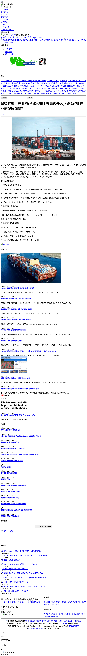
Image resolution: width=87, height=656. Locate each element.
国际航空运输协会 (20, 83)
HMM (50, 88)
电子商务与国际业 (9, 473)
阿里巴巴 (33, 91)
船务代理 (4, 88)
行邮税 (74, 88)
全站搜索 (53, 602)
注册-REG (48, 526)
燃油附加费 (68, 86)
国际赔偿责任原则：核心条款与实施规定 (16, 298)
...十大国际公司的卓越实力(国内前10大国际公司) (21, 436)
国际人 (6, 479)
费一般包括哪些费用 (10, 442)
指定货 (26, 86)
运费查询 (25, 37)
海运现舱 (33, 37)
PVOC (76, 91)
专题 (47, 605)
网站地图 (48, 616)
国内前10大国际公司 (10, 498)
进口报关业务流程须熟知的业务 (13, 485)
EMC (83, 83)
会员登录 (8, 49)
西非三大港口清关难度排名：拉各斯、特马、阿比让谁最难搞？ (25, 555)
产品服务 (40, 37)
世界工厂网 (19, 88)
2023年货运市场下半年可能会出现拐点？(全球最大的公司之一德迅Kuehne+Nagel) (28, 351)
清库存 (56, 81)
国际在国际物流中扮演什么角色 (13, 504)
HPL (35, 93)
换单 (74, 93)
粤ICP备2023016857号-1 (34, 621)
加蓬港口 (50, 81)
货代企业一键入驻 (7, 30)
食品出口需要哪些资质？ (11, 560)
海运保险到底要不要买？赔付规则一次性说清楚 (19, 564)
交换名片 (4, 14)
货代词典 (47, 602)
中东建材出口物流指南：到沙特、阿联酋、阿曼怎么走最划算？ (25, 586)
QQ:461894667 (63, 623)
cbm (36, 86)
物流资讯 (4, 22)
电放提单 (17, 93)
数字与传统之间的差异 (13, 330)
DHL (59, 83)
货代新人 (43, 83)
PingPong (62, 93)
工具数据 (4, 20)
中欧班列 (71, 81)
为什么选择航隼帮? (56, 40)
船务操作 (37, 81)
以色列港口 (9, 93)
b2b (49, 83)
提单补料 (40, 93)
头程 (9, 86)
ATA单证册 (17, 81)
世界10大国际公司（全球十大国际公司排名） (20, 389)
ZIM (25, 88)
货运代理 (4, 114)
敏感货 (37, 88)
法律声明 (70, 614)
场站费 (48, 86)
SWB (50, 91)
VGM (62, 81)
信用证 (54, 86)
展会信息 (69, 602)
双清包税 (54, 83)
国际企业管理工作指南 (10, 491)
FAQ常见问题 (54, 605)
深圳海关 (78, 81)
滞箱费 (10, 83)
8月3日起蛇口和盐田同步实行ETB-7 (15, 569)
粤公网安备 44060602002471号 (64, 621)
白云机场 (65, 83)
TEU (46, 91)
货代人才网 (5, 27)
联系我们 (77, 614)
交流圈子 (4, 25)
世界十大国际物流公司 (10, 430)
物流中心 (55, 88)
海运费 (32, 86)
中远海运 (40, 91)
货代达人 (4, 12)
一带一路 (77, 83)
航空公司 (31, 88)
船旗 (61, 88)
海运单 (30, 93)
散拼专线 (4, 17)
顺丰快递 (60, 86)
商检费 (24, 81)
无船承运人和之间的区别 (11, 341)
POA (75, 86)
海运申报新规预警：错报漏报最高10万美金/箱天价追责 (22, 573)
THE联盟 (43, 88)
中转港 (46, 93)
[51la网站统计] (78, 621)
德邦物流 (69, 93)
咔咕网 (14, 86)
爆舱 (65, 81)
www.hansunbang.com (35, 628)
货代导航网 (61, 602)
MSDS (71, 83)
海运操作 (56, 91)
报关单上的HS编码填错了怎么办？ (16, 591)
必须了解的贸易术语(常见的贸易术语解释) (16, 309)
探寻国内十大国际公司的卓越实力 (14, 448)
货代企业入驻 (10, 54)
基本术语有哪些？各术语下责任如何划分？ (17, 319)
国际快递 (4, 9)
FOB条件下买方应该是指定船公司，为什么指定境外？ (20, 454)
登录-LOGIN (39, 526)
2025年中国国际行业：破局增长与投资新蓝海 (17, 288)
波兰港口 (63, 91)
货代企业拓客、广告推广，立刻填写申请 (22, 602)
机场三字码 (81, 86)
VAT (44, 86)
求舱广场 (11, 37)
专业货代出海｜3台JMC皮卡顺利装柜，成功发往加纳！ (22, 551)
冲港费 (43, 81)
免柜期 (9, 81)
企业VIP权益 (62, 614)
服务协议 (53, 614)
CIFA (40, 86)
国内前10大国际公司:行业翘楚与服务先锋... (17, 510)
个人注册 (8, 52)
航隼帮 (13, 35)
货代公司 (18, 37)
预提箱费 (4, 83)
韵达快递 (26, 91)
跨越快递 (70, 91)
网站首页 (4, 37)
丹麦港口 (24, 93)
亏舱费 (8, 91)
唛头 (20, 91)
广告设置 (47, 614)
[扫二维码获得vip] (40, 65)
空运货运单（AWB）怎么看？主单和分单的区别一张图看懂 (24, 578)
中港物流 (30, 81)
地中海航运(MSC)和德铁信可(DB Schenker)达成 (18, 415)
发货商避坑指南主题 (25, 40)
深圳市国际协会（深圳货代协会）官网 (15, 378)
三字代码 (15, 91)
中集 (22, 86)
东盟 (84, 81)
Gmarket (4, 81)
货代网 (37, 83)
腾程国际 (4, 86)
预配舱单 (31, 83)
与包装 (6, 467)
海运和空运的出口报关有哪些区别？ (15, 582)
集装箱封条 (67, 88)
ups (18, 86)
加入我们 (55, 616)
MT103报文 (54, 93)
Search (30, 98)
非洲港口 (11, 88)
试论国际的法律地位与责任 (12, 461)
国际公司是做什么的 (10, 516)
